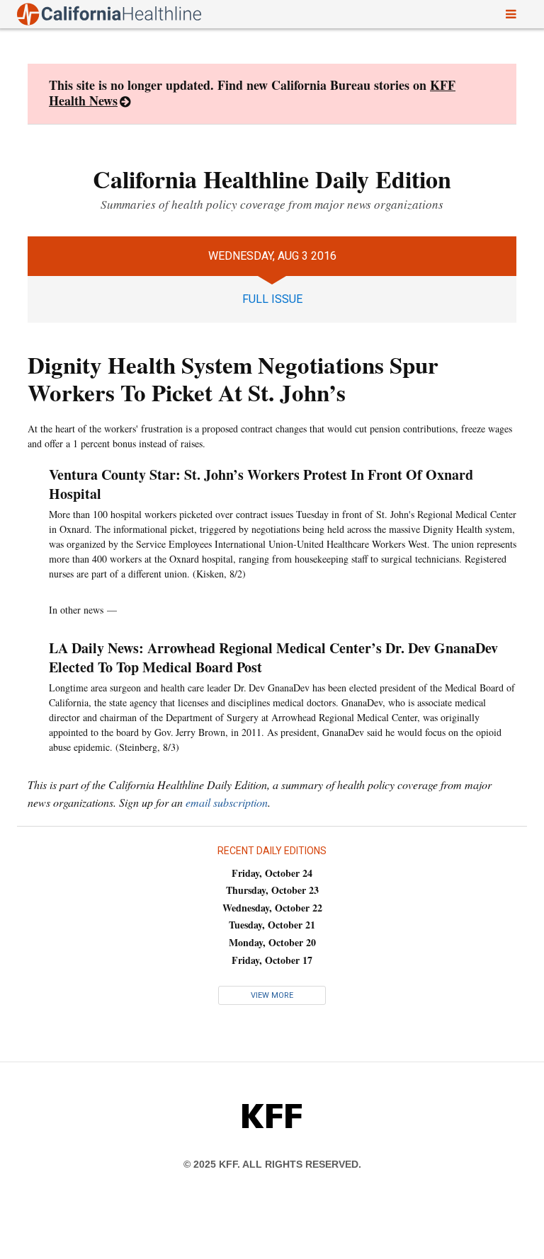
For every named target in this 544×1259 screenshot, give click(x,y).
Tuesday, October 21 (272, 924)
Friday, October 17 (272, 960)
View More (272, 995)
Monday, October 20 (272, 942)
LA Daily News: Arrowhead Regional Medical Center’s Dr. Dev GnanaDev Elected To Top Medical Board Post (273, 657)
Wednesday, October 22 (272, 907)
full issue (272, 299)
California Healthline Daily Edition (272, 179)
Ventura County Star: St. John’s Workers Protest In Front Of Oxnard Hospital (261, 484)
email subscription (227, 802)
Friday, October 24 (272, 873)
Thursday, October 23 (272, 890)
